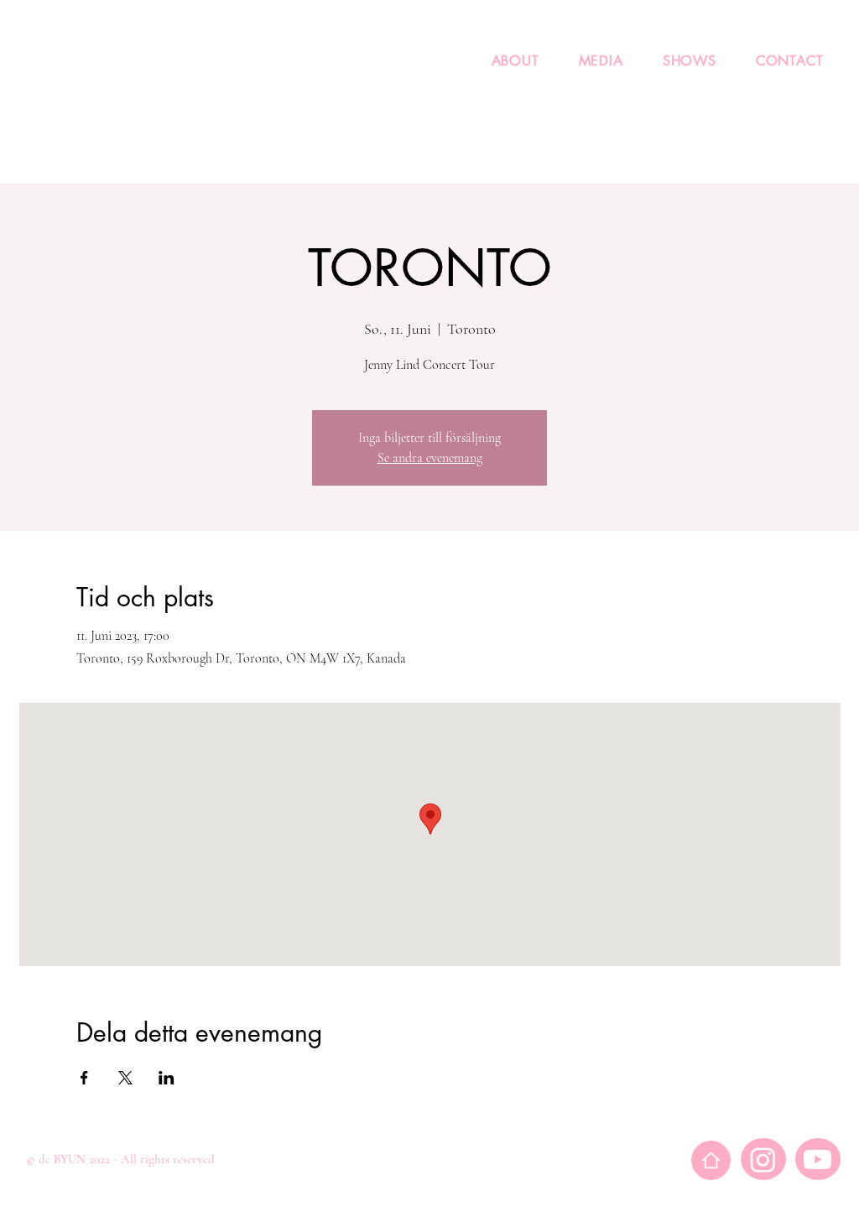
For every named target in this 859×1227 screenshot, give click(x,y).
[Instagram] (763, 1159)
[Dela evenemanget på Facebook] (84, 1077)
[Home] (711, 1160)
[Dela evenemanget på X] (125, 1077)
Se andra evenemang (429, 458)
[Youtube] (817, 1159)
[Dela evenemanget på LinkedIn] (166, 1077)
